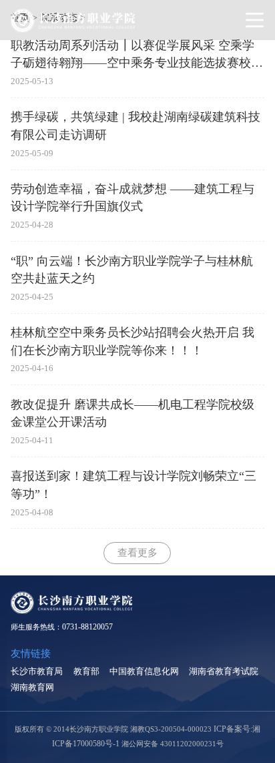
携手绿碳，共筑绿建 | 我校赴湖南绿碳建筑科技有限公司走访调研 (135, 125)
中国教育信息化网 (144, 671)
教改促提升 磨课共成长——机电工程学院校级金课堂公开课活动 (132, 413)
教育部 (86, 671)
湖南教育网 (32, 687)
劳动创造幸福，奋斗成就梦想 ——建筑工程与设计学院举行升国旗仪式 (132, 197)
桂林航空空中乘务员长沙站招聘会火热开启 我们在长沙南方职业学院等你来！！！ (132, 341)
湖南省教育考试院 (223, 671)
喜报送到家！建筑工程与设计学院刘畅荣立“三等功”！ (133, 484)
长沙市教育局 (37, 671)
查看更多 (137, 552)
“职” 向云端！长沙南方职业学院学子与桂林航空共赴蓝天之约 (132, 269)
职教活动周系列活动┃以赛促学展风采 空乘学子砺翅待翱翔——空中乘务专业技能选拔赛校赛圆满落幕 (137, 55)
